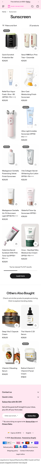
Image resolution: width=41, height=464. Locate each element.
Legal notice (20, 454)
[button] (2, 1)
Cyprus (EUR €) (16, 433)
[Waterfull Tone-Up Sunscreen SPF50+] (30, 196)
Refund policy (8, 447)
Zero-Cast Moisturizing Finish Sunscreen (28, 94)
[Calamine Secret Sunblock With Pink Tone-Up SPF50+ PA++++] (11, 235)
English (28, 433)
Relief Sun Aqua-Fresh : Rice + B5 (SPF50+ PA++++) (9, 94)
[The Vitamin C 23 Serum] (30, 317)
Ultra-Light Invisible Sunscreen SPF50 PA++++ (29, 134)
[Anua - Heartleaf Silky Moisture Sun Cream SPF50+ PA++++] (30, 235)
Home (4, 12)
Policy (28, 2)
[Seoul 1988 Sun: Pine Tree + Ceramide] (30, 40)
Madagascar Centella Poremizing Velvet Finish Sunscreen (10, 173)
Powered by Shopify (29, 438)
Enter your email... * (11, 416)
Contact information (27, 451)
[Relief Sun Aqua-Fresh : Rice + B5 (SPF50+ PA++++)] (11, 77)
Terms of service (32, 447)
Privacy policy (19, 447)
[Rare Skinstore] (15, 6)
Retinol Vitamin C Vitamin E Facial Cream (28, 371)
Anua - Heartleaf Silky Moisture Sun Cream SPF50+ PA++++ (29, 253)
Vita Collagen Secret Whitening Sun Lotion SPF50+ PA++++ (29, 173)
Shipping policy (12, 451)
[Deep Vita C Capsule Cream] (11, 317)
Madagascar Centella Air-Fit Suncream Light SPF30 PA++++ (10, 213)
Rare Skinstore (16, 438)
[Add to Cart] (35, 48)
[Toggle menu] (3, 6)
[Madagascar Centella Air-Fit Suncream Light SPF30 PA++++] (11, 196)
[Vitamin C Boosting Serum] (11, 353)
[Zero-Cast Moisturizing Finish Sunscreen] (30, 77)
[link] (11, 123)
